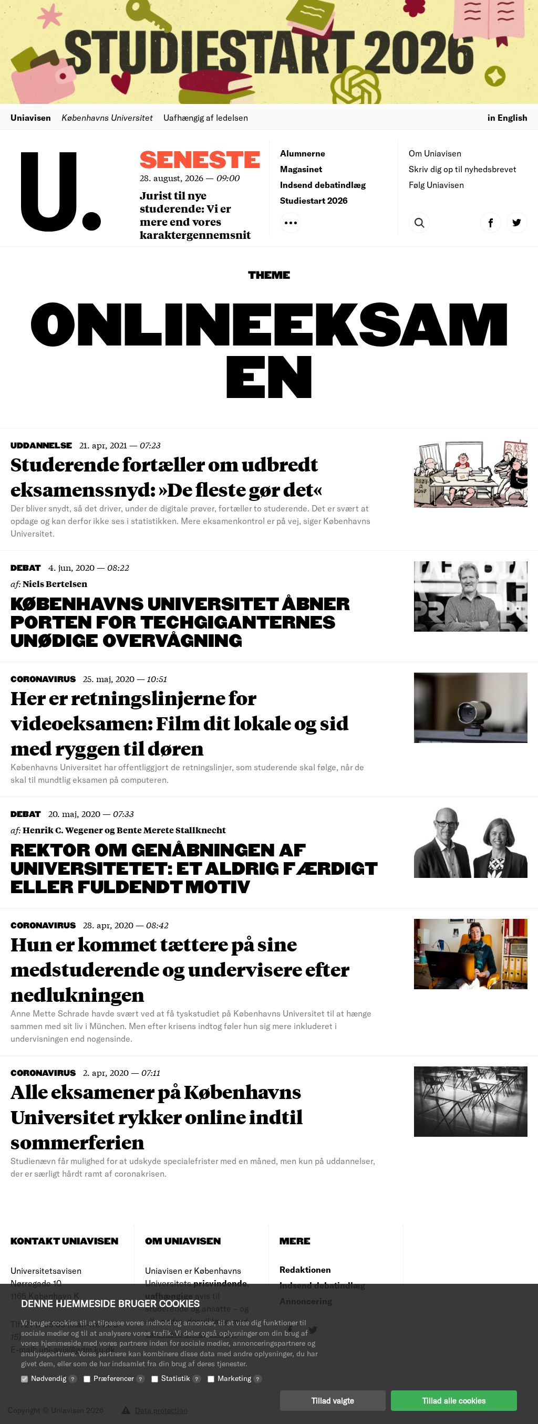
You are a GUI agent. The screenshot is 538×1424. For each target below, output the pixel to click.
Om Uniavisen (435, 153)
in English (507, 117)
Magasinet (301, 169)
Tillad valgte (333, 1400)
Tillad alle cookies (453, 1400)
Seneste (200, 161)
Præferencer (118, 1378)
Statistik (179, 1378)
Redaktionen (305, 1269)
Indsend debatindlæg (323, 185)
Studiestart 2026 (314, 200)
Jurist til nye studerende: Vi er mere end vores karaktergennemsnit (195, 214)
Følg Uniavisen (436, 185)
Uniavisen (31, 117)
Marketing (238, 1378)
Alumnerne (302, 153)
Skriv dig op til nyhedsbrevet (462, 169)
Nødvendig (52, 1378)
